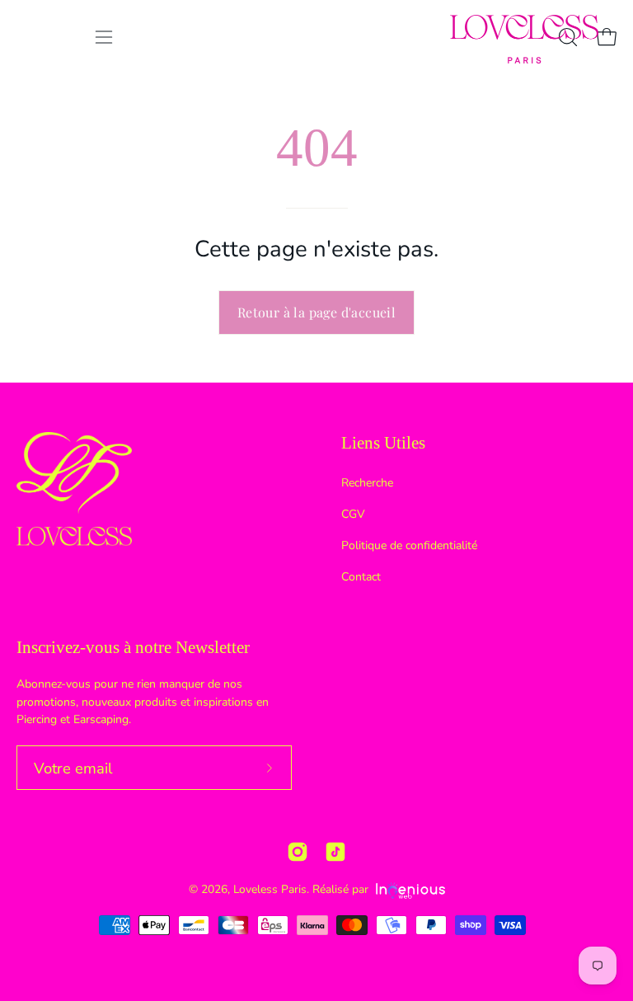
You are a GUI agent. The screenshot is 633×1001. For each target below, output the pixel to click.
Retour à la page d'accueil (316, 312)
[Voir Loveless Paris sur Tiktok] (335, 851)
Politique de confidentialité (409, 545)
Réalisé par (342, 889)
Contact (361, 577)
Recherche (367, 483)
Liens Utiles (383, 443)
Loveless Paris (270, 889)
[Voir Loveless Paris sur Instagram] (297, 851)
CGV (353, 514)
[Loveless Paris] (524, 39)
